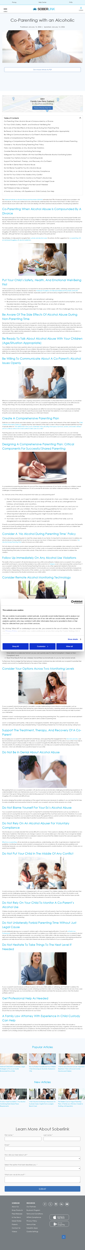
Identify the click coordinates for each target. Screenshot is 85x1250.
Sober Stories (16, 1221)
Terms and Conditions (35, 1214)
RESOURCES (31, 1203)
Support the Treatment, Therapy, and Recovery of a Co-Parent (28, 161)
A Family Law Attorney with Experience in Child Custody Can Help (29, 191)
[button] (5, 9)
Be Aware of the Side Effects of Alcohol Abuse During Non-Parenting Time (31, 128)
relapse (52, 564)
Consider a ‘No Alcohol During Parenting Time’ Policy (24, 144)
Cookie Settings (32, 1231)
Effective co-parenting (9, 842)
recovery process (72, 739)
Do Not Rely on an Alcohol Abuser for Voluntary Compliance (27, 171)
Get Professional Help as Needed (16, 188)
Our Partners (31, 1207)
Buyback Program (33, 1210)
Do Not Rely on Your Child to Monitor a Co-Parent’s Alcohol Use (28, 178)
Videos (14, 1231)
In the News (16, 1217)
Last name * (48, 1135)
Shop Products (17, 1210)
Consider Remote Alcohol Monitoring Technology (22, 151)
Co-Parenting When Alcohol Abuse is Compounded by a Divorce (28, 121)
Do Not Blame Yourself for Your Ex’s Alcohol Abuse (22, 168)
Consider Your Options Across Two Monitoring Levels (23, 158)
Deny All (15, 646)
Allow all (69, 646)
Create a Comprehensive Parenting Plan (19, 138)
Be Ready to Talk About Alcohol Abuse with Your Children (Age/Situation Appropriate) (36, 131)
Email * (7, 1145)
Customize (41, 646)
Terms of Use (31, 1224)
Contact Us (16, 1228)
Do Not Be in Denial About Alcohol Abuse (19, 164)
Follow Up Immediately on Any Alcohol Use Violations (24, 148)
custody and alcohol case (38, 238)
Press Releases (17, 1214)
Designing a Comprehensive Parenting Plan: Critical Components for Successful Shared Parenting (40, 141)
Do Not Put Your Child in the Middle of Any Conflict (23, 174)
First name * (9, 1135)
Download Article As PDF (42, 70)
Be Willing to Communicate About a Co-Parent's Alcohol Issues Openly (30, 134)
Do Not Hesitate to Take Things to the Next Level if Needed (26, 184)
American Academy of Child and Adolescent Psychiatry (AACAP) (57, 290)
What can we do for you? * (15, 1174)
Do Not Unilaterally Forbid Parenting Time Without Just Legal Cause (29, 181)
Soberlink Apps (32, 1228)
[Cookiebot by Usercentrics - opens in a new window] (72, 602)
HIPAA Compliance (34, 1217)
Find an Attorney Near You (42, 108)
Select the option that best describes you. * (21, 1165)
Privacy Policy (32, 1221)
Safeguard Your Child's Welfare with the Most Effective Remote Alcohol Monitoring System (38, 154)
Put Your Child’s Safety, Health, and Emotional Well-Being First (27, 124)
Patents (14, 1224)
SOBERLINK (16, 1203)
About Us (15, 1207)
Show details (73, 639)
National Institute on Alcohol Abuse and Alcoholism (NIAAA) (23, 199)
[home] (44, 9)
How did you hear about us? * (16, 1155)
